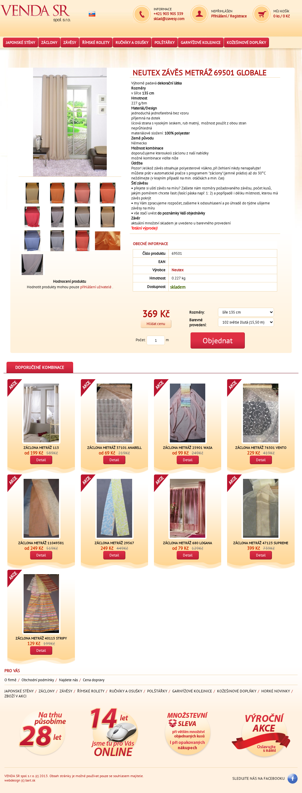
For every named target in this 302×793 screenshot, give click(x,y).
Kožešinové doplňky (246, 42)
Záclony (49, 42)
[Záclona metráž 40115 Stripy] (41, 603)
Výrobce (158, 269)
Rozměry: (197, 312)
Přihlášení (219, 16)
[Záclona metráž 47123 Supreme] (260, 508)
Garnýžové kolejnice (201, 42)
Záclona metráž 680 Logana (187, 543)
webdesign (12, 780)
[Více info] (41, 755)
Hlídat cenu (156, 323)
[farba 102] (32, 193)
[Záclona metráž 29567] (114, 508)
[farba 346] (32, 216)
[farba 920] (57, 216)
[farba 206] (57, 193)
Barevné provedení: (197, 322)
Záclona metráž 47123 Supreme (260, 543)
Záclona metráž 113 (41, 447)
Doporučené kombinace (39, 367)
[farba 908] (82, 216)
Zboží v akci (15, 696)
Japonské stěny (20, 42)
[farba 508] (57, 240)
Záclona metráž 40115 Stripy (41, 638)
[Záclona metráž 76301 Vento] (260, 413)
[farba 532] (32, 240)
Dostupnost (156, 286)
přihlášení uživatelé (96, 286)
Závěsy (69, 42)
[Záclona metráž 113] (41, 413)
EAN (161, 261)
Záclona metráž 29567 (114, 543)
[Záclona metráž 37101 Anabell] (114, 413)
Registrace (238, 16)
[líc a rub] (32, 264)
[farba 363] (82, 240)
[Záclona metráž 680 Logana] (187, 508)
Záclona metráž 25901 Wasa (187, 447)
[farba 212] (82, 193)
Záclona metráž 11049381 (41, 543)
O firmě (10, 679)
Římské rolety (95, 42)
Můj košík (281, 11)
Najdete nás (68, 679)
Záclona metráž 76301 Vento (260, 447)
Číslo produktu (153, 253)
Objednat (218, 340)
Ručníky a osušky (132, 42)
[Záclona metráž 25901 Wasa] (187, 413)
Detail (41, 459)
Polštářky (165, 42)
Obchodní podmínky (38, 679)
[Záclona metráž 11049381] (41, 508)
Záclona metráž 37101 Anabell (114, 447)
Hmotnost (157, 278)
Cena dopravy (93, 679)
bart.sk (30, 780)
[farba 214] (107, 193)
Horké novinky (275, 691)
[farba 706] (107, 216)
